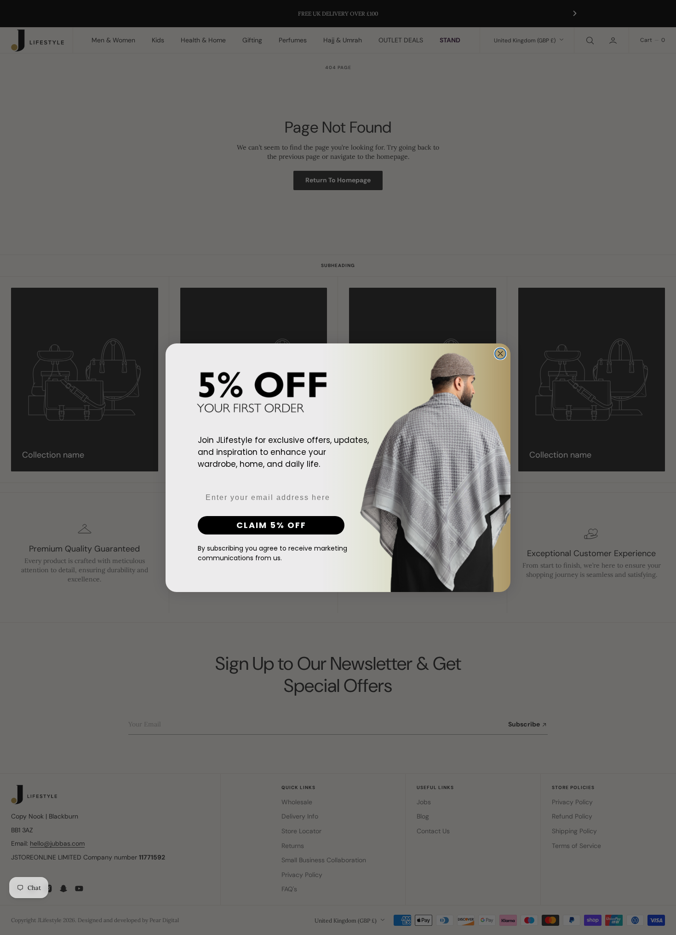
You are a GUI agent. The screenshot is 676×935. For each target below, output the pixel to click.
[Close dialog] (500, 353)
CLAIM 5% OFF (271, 524)
